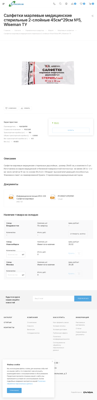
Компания (32, 317)
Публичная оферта (60, 333)
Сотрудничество (33, 333)
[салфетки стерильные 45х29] (48, 73)
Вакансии (31, 329)
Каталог (8, 317)
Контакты (9, 327)
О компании (32, 322)
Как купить (59, 317)
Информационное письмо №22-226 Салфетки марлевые (31, 197)
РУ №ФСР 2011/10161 (66, 196)
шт (23, 254)
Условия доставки (60, 329)
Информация (82, 317)
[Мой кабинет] (66, 4)
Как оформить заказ (61, 322)
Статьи (7, 322)
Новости (30, 326)
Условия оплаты (59, 326)
